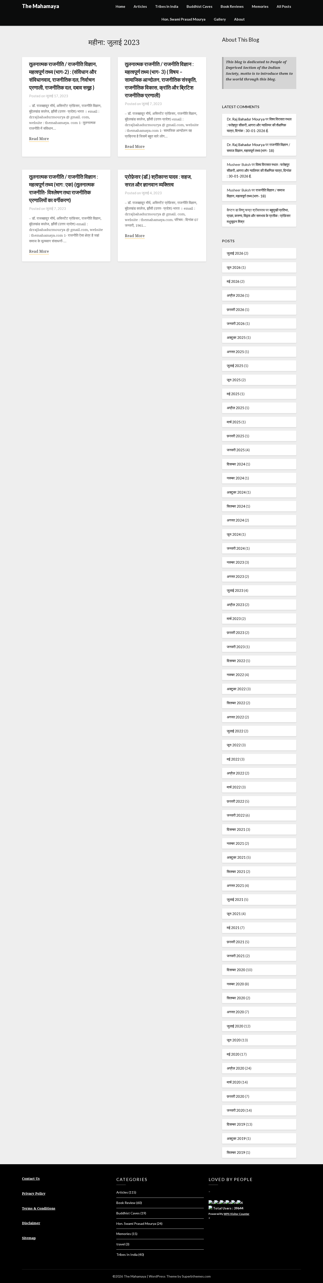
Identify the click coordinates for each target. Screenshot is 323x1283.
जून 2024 (234, 534)
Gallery (220, 19)
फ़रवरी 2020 (235, 1096)
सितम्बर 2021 (236, 871)
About (239, 19)
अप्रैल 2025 (235, 408)
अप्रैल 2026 (235, 295)
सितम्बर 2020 (236, 998)
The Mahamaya (40, 6)
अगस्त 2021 (235, 885)
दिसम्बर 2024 (236, 464)
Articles (140, 6)
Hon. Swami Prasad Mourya (183, 19)
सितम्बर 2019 (236, 1152)
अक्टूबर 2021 (236, 857)
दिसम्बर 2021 (236, 829)
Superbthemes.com (196, 1276)
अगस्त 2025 (235, 352)
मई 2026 (233, 281)
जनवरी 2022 (236, 815)
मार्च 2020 (234, 1082)
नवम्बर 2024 (235, 478)
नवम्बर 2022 (235, 674)
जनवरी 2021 (236, 956)
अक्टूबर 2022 (236, 689)
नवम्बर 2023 (235, 562)
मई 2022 (233, 759)
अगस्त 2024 (235, 520)
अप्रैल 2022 (235, 773)
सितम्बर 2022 (236, 703)
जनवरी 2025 (236, 450)
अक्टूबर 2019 (236, 1138)
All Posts (284, 6)
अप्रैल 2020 (235, 1068)
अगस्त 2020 (235, 1012)
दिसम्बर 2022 (236, 661)
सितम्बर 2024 (236, 506)
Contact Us (31, 1178)
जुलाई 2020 (235, 1026)
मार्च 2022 (234, 787)
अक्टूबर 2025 (236, 337)
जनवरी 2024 (236, 548)
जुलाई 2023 (235, 590)
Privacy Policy (33, 1193)
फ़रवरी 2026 (235, 309)
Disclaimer (31, 1223)
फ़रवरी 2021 (235, 942)
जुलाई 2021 (235, 899)
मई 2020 (233, 1054)
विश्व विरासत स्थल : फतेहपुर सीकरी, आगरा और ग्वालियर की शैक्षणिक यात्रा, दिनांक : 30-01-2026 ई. (259, 125)
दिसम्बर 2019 (236, 1124)
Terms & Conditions (38, 1208)
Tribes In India (166, 6)
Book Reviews (232, 6)
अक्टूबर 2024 (236, 492)
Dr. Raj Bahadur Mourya (246, 119)
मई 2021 (233, 927)
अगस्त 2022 (235, 717)
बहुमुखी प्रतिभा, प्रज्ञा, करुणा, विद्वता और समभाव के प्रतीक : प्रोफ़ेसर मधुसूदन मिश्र (259, 216)
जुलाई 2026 (235, 253)
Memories (260, 6)
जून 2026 (234, 267)
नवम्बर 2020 (235, 984)
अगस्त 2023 (235, 576)
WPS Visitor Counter (236, 1213)
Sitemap (29, 1238)
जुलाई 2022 (235, 731)
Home (120, 6)
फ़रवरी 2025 (235, 436)
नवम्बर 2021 (235, 843)
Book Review (125, 1203)
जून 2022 (234, 745)
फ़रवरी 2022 (235, 801)
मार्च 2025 (234, 422)
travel (120, 1244)
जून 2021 (234, 913)
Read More (39, 138)
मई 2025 (233, 394)
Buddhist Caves (199, 6)
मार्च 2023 (234, 618)
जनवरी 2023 (236, 647)
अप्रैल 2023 (235, 604)
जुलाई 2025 (235, 365)
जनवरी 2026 (236, 323)
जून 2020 (234, 1040)
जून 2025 (234, 380)
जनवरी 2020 (236, 1110)
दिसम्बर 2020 (236, 970)
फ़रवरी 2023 (235, 632)
